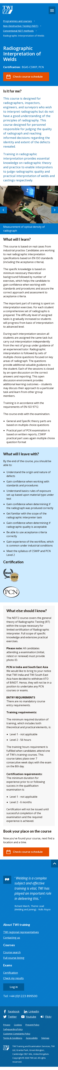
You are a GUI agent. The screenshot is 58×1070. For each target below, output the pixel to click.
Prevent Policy (32, 1024)
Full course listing (13, 958)
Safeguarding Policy (13, 1029)
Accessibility (32, 1038)
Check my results (13, 978)
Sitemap (45, 1038)
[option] (29, 210)
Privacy (6, 1024)
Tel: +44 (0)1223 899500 (20, 996)
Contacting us (11, 937)
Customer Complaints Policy (16, 1033)
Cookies (18, 1024)
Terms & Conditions (12, 1038)
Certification (10, 972)
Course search (12, 952)
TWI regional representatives (21, 932)
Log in (14, 987)
